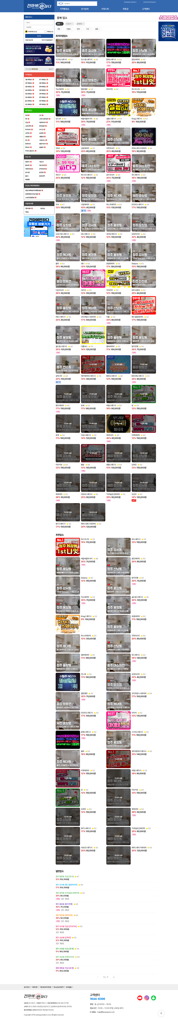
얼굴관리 (41, 147)
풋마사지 (27, 147)
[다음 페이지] (114, 977)
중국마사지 (28, 144)
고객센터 (145, 9)
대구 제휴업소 (42, 101)
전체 (26, 115)
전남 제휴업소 (28, 97)
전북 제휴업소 (42, 94)
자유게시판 (42, 165)
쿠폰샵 (125, 9)
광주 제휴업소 (42, 97)
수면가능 (27, 133)
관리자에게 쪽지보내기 (149, 2)
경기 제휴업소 (42, 79)
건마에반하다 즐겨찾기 (130, 2)
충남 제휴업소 (28, 90)
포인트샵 (42, 208)
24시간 (41, 129)
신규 (40, 115)
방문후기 (27, 162)
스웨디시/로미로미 (43, 119)
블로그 (27, 176)
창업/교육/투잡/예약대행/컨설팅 (33, 190)
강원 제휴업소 (28, 87)
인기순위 (85, 9)
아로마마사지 (42, 122)
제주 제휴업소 (42, 104)
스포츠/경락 (28, 126)
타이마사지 (28, 129)
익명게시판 (28, 169)
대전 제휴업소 (42, 83)
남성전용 (41, 133)
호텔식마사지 (42, 144)
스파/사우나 (42, 140)
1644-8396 (97, 999)
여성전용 (27, 137)
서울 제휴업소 (28, 79)
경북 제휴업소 (42, 90)
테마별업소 (28, 110)
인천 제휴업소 (28, 83)
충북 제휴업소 (42, 87)
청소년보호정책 (58, 987)
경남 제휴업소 (28, 94)
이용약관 (35, 987)
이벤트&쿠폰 (29, 204)
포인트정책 (42, 176)
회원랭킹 (27, 179)
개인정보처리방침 (45, 987)
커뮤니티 (105, 9)
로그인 (39, 36)
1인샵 (26, 122)
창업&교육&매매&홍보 (32, 186)
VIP (26, 119)
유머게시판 (42, 169)
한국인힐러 (42, 126)
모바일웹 (68, 987)
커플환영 (41, 137)
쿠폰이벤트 (28, 208)
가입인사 (41, 162)
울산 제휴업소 (28, 101)
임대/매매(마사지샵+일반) (31, 194)
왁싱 (26, 140)
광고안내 (26, 987)
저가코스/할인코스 (29, 151)
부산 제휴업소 (28, 104)
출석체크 (27, 165)
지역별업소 (64, 9)
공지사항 (27, 172)
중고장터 (41, 172)
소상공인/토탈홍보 (29, 197)
